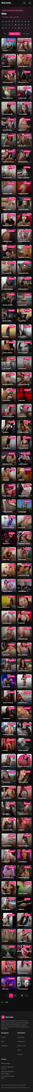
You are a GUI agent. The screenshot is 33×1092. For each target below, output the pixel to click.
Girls (2, 1041)
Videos (3, 1037)
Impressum (21, 1037)
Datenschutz (21, 1041)
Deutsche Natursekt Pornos (8, 1068)
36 (22, 995)
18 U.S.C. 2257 (22, 1046)
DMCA (19, 1050)
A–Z (5, 33)
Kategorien (4, 1046)
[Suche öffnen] (24, 3)
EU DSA (20, 1054)
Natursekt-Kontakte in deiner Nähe (8, 1072)
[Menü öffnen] (30, 3)
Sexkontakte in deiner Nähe (8, 1077)
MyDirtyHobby (8, 1064)
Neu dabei (26, 33)
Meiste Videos (15, 33)
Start (2, 1002)
